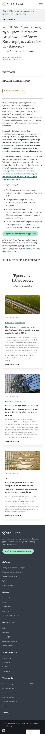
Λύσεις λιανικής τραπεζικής (10, 615)
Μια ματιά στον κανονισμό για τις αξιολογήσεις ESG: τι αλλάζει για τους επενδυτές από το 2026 (22, 329)
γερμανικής (9, 251)
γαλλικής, (29, 248)
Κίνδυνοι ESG (6, 606)
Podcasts (5, 632)
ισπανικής (36, 248)
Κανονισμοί (6, 598)
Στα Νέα (5, 667)
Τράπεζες (5, 581)
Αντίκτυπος (5, 611)
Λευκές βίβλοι (6, 637)
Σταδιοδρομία (6, 671)
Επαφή (5, 712)
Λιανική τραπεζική (8, 585)
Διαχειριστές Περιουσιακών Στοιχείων (14, 568)
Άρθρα (4, 628)
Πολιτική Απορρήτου (8, 693)
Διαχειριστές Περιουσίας (9, 576)
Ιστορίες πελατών (7, 645)
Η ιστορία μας (6, 658)
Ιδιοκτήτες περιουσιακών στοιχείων (13, 572)
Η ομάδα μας (6, 662)
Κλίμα (4, 602)
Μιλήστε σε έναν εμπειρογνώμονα (18, 551)
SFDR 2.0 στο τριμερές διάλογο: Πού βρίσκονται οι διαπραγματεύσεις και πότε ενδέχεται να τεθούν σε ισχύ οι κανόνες (21, 410)
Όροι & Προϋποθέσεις (9, 688)
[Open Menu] (41, 4)
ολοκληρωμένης (8, 170)
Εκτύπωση (5, 706)
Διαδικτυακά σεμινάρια (9, 641)
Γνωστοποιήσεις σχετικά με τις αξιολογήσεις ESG (17, 684)
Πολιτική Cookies (8, 697)
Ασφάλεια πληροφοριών (9, 701)
